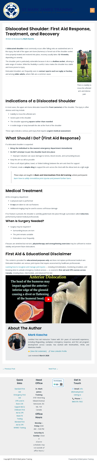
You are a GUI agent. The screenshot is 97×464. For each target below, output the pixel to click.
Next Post (53, 369)
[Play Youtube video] (48, 299)
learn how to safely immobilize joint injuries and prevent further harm (42, 178)
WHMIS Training (20, 428)
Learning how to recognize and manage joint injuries (25, 267)
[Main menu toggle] (92, 10)
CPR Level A (19, 401)
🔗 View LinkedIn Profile (57, 351)
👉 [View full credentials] (37, 351)
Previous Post (9, 369)
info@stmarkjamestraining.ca (77, 392)
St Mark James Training (47, 9)
